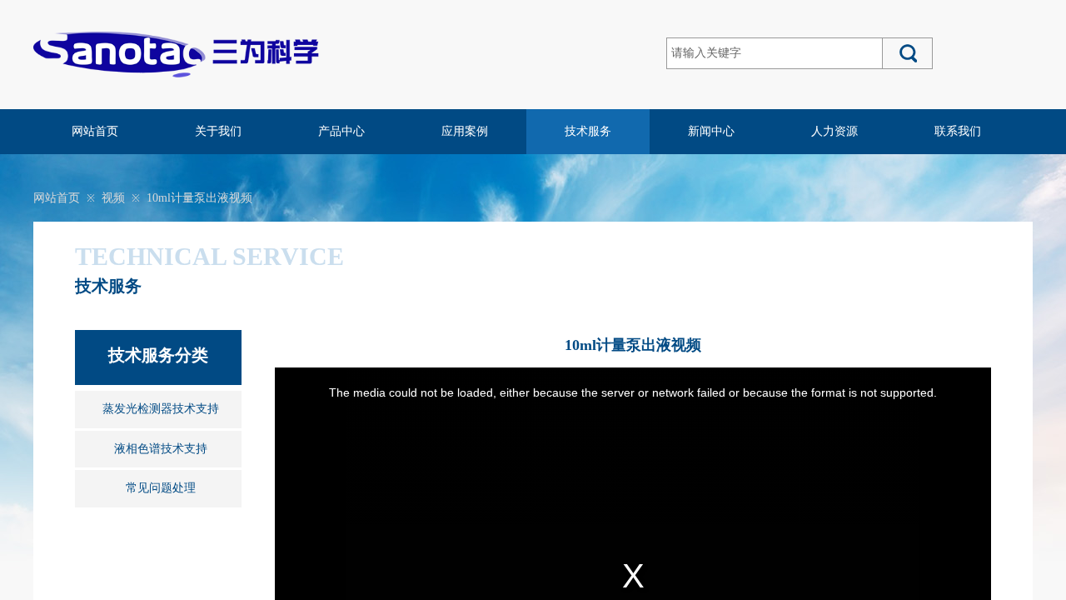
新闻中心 (711, 131)
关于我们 (218, 131)
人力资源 (834, 131)
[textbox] (774, 53)
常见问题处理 (161, 488)
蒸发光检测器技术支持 (160, 408)
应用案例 (464, 131)
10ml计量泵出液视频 (199, 198)
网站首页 (95, 131)
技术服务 (588, 131)
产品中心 (341, 131)
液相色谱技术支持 (160, 448)
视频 (113, 198)
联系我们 (957, 131)
